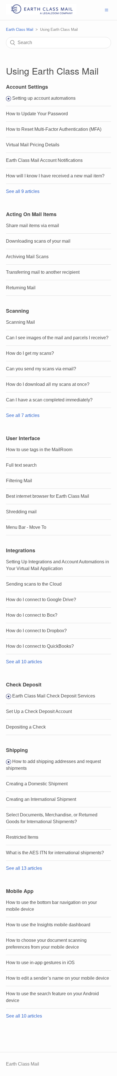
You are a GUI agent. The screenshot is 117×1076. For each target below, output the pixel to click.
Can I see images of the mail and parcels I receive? (57, 337)
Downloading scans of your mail (38, 241)
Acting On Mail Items (31, 214)
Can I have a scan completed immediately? (49, 399)
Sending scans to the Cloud (34, 584)
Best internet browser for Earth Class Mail (47, 496)
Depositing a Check (26, 727)
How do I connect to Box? (31, 615)
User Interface (23, 438)
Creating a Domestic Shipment (37, 783)
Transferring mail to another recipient (43, 272)
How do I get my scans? (30, 353)
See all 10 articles (24, 661)
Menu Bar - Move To (26, 527)
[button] (106, 10)
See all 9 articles (22, 191)
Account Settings (27, 86)
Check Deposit (23, 684)
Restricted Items (22, 837)
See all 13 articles (24, 868)
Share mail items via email (32, 225)
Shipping (17, 750)
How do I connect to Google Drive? (41, 599)
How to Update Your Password (37, 113)
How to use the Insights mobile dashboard (48, 924)
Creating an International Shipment (41, 799)
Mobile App (20, 891)
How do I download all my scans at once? (47, 384)
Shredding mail (21, 511)
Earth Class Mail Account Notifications (44, 160)
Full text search (21, 465)
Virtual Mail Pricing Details (32, 144)
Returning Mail (20, 287)
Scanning (17, 310)
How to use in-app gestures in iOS (40, 962)
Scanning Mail (20, 322)
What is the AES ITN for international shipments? (55, 852)
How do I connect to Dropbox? (36, 630)
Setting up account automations (44, 98)
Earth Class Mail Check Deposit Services (53, 696)
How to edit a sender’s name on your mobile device (57, 978)
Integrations (20, 550)
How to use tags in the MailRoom (39, 449)
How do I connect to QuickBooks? (40, 646)
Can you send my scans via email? (41, 368)
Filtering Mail (19, 480)
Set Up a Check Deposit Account (39, 711)
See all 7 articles (22, 415)
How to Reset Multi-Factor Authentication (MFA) (53, 129)
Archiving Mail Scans (27, 256)
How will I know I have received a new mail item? (55, 175)
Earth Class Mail (19, 29)
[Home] (41, 12)
